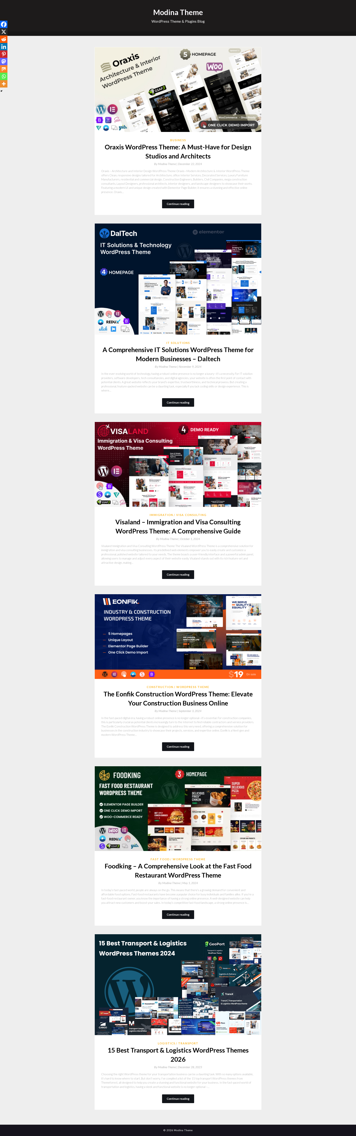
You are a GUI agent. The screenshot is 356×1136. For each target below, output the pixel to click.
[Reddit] (3, 39)
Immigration (161, 515)
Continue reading (178, 203)
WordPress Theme (192, 687)
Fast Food (160, 859)
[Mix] (3, 69)
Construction (160, 687)
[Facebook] (3, 24)
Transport (188, 1043)
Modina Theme (178, 12)
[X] (3, 31)
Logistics (166, 1043)
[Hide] (1, 91)
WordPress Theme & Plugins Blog (178, 21)
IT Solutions (178, 342)
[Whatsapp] (3, 76)
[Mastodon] (3, 61)
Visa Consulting (191, 515)
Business (178, 140)
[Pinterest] (3, 54)
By (166, 164)
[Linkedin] (3, 46)
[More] (3, 84)
